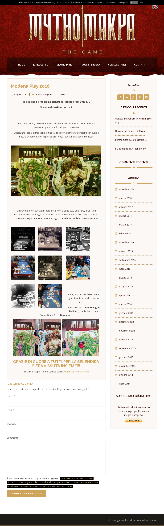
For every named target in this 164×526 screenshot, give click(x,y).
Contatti (140, 64)
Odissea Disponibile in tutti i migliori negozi (133, 120)
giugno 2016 (125, 277)
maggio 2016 (126, 286)
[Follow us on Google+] (133, 97)
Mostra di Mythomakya (76, 371)
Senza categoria (44, 94)
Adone (143, 148)
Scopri (142, 2)
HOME (21, 64)
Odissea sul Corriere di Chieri (130, 131)
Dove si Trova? (91, 64)
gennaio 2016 (126, 312)
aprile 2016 (125, 295)
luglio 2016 (124, 268)
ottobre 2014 (126, 374)
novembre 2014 (127, 365)
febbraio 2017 (126, 233)
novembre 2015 (127, 330)
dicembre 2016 (127, 242)
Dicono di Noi (65, 64)
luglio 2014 (124, 383)
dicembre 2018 (127, 189)
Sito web (11, 423)
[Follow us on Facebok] (120, 97)
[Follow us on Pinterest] (140, 97)
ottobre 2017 (126, 206)
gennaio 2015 (126, 357)
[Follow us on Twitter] (127, 97)
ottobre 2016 (126, 251)
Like (63, 94)
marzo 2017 (125, 224)
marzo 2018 (125, 198)
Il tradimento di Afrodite (127, 148)
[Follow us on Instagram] (146, 97)
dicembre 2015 (127, 321)
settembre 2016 (127, 259)
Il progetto (40, 64)
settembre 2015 (127, 348)
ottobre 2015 (126, 339)
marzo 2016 (125, 304)
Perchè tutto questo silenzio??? (131, 139)
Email (10, 409)
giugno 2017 (125, 215)
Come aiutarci (117, 64)
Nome (11, 396)
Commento (13, 437)
